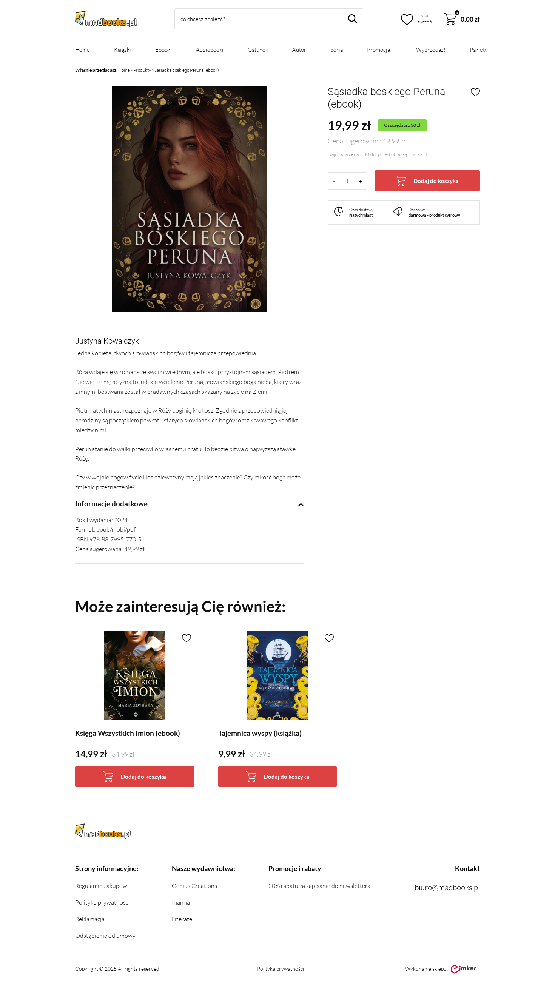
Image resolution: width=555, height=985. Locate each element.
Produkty (142, 70)
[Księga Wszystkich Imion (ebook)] (134, 675)
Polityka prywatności (102, 902)
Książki (122, 49)
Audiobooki (210, 49)
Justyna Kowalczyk (107, 340)
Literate (182, 919)
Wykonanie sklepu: (426, 968)
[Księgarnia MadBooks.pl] (106, 19)
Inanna (181, 902)
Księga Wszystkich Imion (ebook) (127, 733)
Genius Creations (194, 885)
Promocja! (379, 49)
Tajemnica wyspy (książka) (260, 733)
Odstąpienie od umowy (105, 935)
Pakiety (478, 49)
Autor (299, 49)
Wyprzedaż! (431, 49)
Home (82, 49)
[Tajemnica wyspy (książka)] (277, 675)
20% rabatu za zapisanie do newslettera (319, 885)
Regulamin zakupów (101, 885)
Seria (336, 49)
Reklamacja (90, 919)
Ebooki (163, 49)
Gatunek (258, 49)
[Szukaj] (353, 19)
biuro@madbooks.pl (447, 887)
